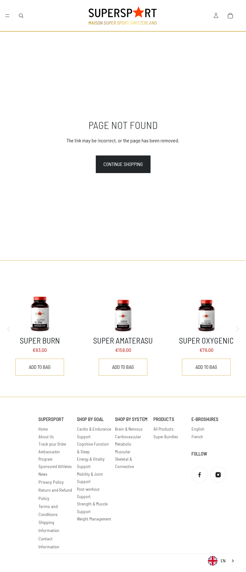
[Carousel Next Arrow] (237, 329)
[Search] (21, 16)
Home (43, 429)
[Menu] (7, 15)
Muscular (122, 451)
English (198, 429)
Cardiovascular (128, 436)
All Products (163, 429)
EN (223, 560)
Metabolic (123, 444)
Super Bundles (165, 436)
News (42, 474)
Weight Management (94, 518)
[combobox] (221, 561)
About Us (46, 436)
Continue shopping (123, 164)
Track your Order (52, 444)
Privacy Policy (51, 482)
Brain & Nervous (129, 429)
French (197, 436)
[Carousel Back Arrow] (9, 329)
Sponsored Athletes (55, 466)
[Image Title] (200, 475)
